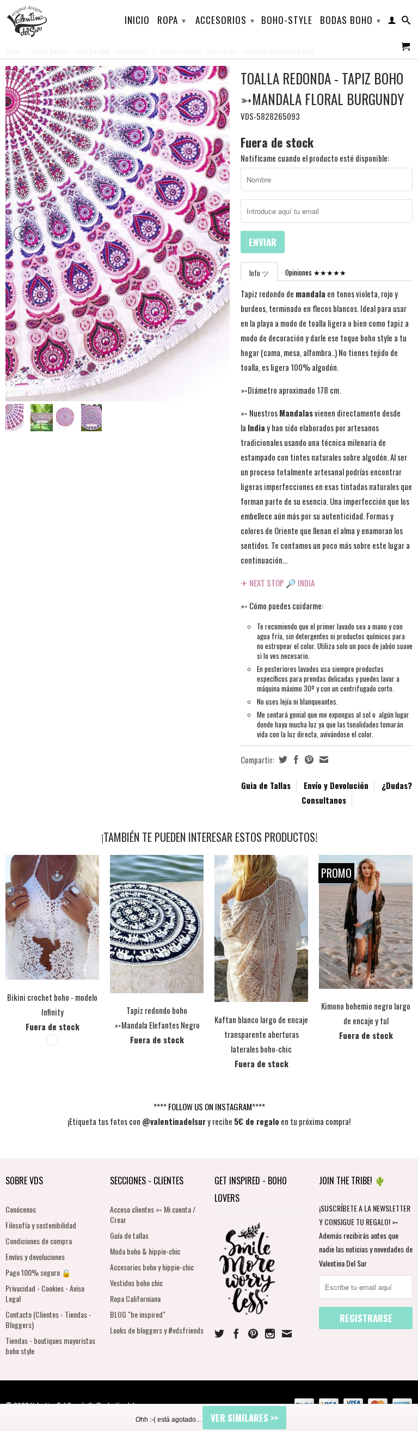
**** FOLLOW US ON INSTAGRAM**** (209, 1106)
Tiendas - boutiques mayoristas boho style (50, 1345)
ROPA (171, 20)
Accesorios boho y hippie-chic (152, 1267)
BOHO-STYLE (286, 21)
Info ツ (259, 272)
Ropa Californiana (135, 1298)
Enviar (262, 242)
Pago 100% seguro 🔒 (38, 1272)
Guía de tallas (129, 1235)
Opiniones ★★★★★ (315, 272)
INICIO (137, 21)
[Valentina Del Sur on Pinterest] (253, 1333)
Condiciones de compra (38, 1240)
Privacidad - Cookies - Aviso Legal (44, 1293)
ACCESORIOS (225, 20)
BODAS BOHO (350, 20)
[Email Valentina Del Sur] (287, 1333)
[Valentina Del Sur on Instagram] (270, 1333)
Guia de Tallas (266, 785)
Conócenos (20, 1209)
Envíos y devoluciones (35, 1256)
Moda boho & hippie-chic (145, 1251)
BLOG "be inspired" (137, 1314)
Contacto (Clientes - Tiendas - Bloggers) (48, 1319)
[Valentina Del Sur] (52, 3)
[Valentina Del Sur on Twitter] (219, 1333)
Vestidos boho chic (136, 1282)
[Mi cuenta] (392, 22)
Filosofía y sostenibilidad (40, 1225)
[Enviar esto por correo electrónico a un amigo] (322, 759)
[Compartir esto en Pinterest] (308, 759)
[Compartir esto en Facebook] (294, 759)
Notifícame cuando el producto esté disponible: (315, 158)
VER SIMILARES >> (244, 1417)
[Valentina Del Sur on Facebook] (236, 1333)
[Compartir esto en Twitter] (281, 759)
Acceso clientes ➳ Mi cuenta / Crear (152, 1214)
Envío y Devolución (336, 785)
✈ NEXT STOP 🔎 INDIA (278, 583)
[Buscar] (406, 22)
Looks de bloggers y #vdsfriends (157, 1330)
